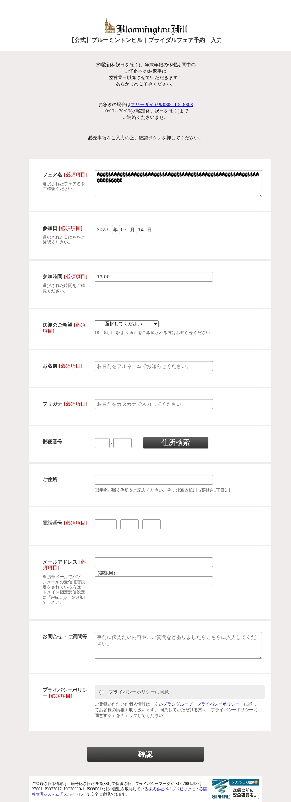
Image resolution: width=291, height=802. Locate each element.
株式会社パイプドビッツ (169, 789)
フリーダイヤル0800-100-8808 (162, 104)
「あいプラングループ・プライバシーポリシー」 (197, 704)
